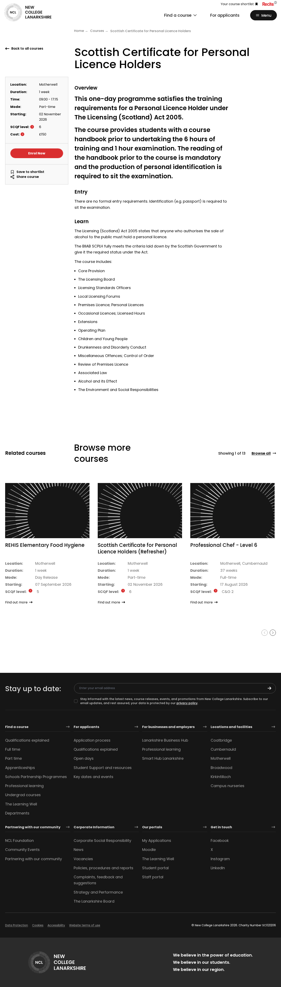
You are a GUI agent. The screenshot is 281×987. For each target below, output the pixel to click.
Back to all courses (27, 48)
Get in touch (221, 827)
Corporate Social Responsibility (102, 840)
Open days (84, 758)
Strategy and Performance (98, 892)
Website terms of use (84, 925)
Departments (17, 813)
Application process (92, 740)
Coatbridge (221, 740)
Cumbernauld (223, 749)
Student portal (155, 867)
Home (79, 30)
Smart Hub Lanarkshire (162, 758)
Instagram (220, 858)
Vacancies (83, 858)
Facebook (220, 840)
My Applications (156, 840)
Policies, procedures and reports (103, 867)
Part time (13, 758)
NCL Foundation (19, 840)
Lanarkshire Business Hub (165, 740)
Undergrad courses (23, 794)
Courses (97, 30)
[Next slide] (273, 633)
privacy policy (186, 703)
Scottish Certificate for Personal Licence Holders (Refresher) (137, 548)
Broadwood (221, 767)
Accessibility (56, 925)
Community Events (22, 849)
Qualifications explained (27, 740)
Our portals (152, 827)
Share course (27, 176)
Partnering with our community (32, 827)
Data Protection (16, 925)
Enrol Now (36, 153)
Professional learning (24, 785)
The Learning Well (21, 804)
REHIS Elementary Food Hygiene (45, 545)
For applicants (224, 15)
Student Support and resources (103, 767)
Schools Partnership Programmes (36, 776)
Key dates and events (93, 776)
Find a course (16, 726)
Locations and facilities (231, 726)
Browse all (261, 453)
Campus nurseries (227, 785)
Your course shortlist (237, 4)
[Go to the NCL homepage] (27, 12)
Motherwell (221, 758)
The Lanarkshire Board (94, 901)
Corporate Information (94, 827)
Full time (12, 749)
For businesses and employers (168, 726)
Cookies (37, 925)
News (79, 849)
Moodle (149, 849)
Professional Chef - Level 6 (223, 545)
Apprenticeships (20, 767)
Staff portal (152, 877)
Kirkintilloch (221, 776)
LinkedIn (218, 867)
